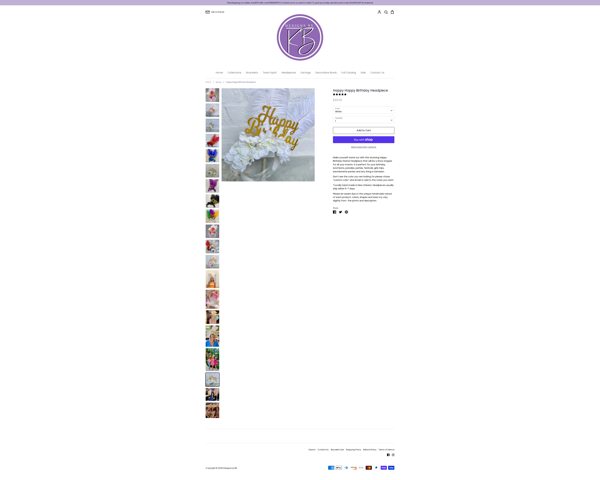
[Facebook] (387, 454)
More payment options (363, 147)
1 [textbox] (335, 121)
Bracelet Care (337, 449)
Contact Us (377, 72)
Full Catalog (348, 72)
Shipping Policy (353, 449)
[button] (340, 94)
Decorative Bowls (326, 72)
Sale (363, 72)
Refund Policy (369, 449)
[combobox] (363, 110)
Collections (234, 72)
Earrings (306, 72)
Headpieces (288, 72)
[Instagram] (392, 454)
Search (312, 449)
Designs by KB (230, 468)
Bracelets (252, 72)
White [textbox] (338, 111)
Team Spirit (270, 72)
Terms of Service (386, 449)
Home (219, 72)
